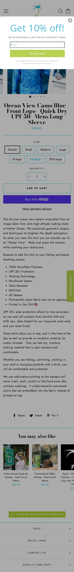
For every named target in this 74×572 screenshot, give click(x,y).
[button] (70, 20)
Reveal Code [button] (37, 53)
